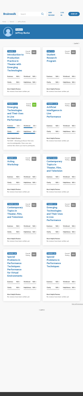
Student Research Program (52, 58)
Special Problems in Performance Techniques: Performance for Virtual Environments (14, 266)
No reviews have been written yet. (18, 91)
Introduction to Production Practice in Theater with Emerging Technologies (15, 63)
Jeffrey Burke (22, 21)
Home (4, 21)
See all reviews (77, 304)
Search (12, 21)
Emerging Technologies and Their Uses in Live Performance (15, 113)
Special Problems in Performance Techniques (54, 261)
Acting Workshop (12, 163)
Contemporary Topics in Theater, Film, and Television (54, 166)
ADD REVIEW (51, 14)
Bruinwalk (9, 14)
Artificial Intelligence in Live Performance (54, 112)
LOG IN (62, 14)
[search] (30, 14)
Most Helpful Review (14, 89)
